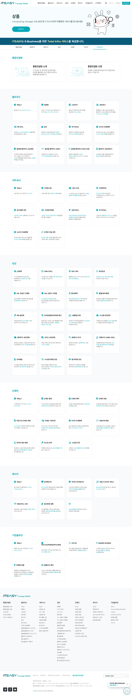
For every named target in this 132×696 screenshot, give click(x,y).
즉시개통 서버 (43, 617)
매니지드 (23, 617)
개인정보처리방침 (78, 675)
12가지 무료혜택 (25, 625)
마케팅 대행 (114, 617)
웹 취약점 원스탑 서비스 (63, 660)
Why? (23, 606)
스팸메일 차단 (61, 633)
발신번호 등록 (97, 620)
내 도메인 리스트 (79, 633)
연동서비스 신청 (97, 617)
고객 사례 (5, 612)
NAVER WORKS (116, 615)
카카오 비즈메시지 (98, 612)
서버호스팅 (42, 609)
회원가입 (118, 3)
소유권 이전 (78, 631)
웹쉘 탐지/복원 (61, 625)
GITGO (113, 623)
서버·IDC (59, 3)
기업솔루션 (89, 3)
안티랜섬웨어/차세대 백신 (64, 631)
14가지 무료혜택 (43, 628)
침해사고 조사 (61, 647)
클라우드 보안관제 (62, 642)
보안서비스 (42, 623)
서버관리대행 (42, 620)
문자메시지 (96, 609)
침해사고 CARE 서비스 (63, 650)
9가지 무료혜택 (79, 620)
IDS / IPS (60, 612)
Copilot (113, 612)
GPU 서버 (42, 612)
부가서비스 (24, 623)
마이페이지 (126, 3)
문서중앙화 (60, 636)
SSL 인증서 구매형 (62, 617)
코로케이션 (42, 615)
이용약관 (42, 675)
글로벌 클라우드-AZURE (28, 628)
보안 (66, 3)
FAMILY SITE (109, 676)
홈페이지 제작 (114, 620)
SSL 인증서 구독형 (62, 620)
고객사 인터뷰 (7, 615)
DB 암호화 (60, 628)
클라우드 (51, 3)
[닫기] (127, 684)
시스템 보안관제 (61, 639)
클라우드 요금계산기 (26, 636)
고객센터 (98, 3)
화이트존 (59, 615)
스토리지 (23, 612)
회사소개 (35, 675)
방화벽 (59, 606)
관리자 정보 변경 (79, 625)
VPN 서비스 (60, 609)
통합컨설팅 (41, 3)
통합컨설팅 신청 (7, 609)
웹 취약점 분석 (61, 658)
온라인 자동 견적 (43, 631)
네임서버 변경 (79, 623)
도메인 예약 (78, 612)
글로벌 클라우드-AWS (27, 631)
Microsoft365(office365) (118, 609)
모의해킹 (59, 652)
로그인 (111, 3)
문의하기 (21, 29)
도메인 (73, 3)
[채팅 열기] (127, 691)
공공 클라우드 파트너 (27, 642)
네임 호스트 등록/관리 (81, 628)
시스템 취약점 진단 (62, 655)
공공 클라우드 (25, 639)
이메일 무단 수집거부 (54, 675)
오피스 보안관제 (61, 644)
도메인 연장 (78, 615)
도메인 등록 (78, 609)
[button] (119, 684)
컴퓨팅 (23, 609)
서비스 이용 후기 (7, 617)
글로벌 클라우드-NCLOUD (29, 633)
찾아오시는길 (66, 675)
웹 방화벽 (59, 623)
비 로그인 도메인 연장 (81, 636)
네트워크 (23, 615)
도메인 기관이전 (79, 617)
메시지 (80, 3)
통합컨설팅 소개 (7, 606)
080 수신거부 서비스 (99, 615)
